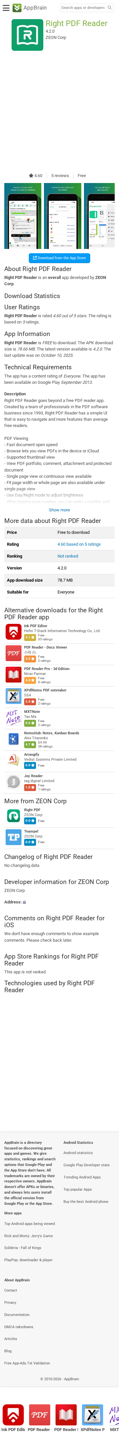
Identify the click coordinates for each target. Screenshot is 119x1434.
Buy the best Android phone (85, 1202)
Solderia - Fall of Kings (22, 1248)
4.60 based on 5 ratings (79, 544)
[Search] (109, 8)
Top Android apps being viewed (29, 1224)
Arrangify (31, 754)
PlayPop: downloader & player (28, 1260)
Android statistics (78, 1153)
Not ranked (68, 556)
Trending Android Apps (82, 1177)
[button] (59, 902)
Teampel (31, 832)
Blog (8, 1351)
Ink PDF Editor (35, 626)
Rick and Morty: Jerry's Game (28, 1236)
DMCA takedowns (18, 1327)
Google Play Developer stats (86, 1165)
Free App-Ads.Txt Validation (27, 1363)
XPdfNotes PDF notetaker (45, 690)
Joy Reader (33, 776)
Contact (10, 1290)
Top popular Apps (77, 1189)
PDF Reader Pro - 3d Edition (46, 669)
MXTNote (32, 712)
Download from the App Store (61, 258)
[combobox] (82, 8)
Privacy (10, 1302)
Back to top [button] (105, 1386)
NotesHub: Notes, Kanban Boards (51, 733)
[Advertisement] (59, 111)
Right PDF (32, 810)
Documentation (16, 1315)
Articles (10, 1339)
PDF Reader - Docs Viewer (45, 647)
